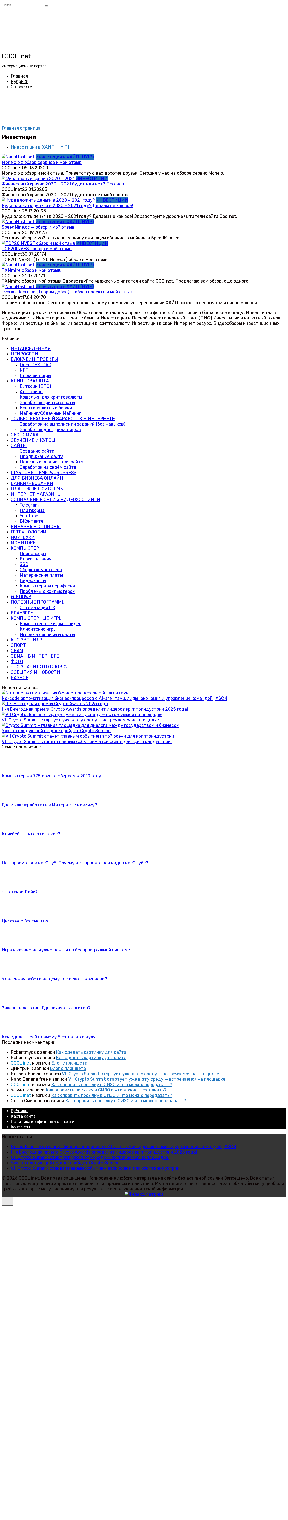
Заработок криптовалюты (47, 402)
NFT (24, 370)
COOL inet (16, 56)
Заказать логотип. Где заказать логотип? (46, 1008)
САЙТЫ (19, 445)
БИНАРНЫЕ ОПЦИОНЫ (36, 526)
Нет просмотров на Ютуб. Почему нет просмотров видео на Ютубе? (75, 863)
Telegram (29, 505)
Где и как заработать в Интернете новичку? (49, 805)
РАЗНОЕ (19, 677)
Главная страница (21, 128)
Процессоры (33, 553)
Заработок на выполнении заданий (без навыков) (72, 424)
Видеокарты (33, 580)
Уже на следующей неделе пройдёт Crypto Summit (56, 730)
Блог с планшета (69, 1063)
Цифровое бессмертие (26, 921)
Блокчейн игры (35, 375)
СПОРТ (18, 645)
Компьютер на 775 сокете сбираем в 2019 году (51, 776)
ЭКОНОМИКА (24, 434)
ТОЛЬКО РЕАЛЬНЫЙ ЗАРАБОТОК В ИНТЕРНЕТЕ (63, 418)
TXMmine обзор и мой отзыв (31, 270)
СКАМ (17, 650)
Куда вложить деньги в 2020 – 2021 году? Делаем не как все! (67, 205)
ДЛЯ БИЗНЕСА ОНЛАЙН (37, 478)
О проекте (21, 86)
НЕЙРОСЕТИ (24, 354)
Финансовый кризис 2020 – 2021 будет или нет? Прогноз (63, 184)
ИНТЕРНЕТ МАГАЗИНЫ (36, 494)
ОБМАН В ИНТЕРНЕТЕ (35, 656)
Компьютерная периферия (47, 586)
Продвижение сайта (41, 456)
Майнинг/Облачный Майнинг (50, 413)
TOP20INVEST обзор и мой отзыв (37, 248)
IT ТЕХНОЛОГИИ (28, 532)
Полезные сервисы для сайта (51, 461)
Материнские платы (41, 575)
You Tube (29, 515)
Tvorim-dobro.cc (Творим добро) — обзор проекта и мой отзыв (67, 292)
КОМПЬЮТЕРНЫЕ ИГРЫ (37, 618)
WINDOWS (21, 596)
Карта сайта (23, 1116)
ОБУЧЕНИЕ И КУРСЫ (33, 440)
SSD (24, 564)
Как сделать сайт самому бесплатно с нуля (48, 1037)
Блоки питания (35, 559)
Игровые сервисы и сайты (47, 634)
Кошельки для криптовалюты (51, 397)
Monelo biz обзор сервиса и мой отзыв (42, 162)
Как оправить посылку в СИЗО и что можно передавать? (111, 1084)
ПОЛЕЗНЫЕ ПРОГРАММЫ (38, 602)
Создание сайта (37, 451)
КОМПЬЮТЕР (25, 548)
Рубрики (19, 81)
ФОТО (17, 661)
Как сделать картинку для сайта (91, 1052)
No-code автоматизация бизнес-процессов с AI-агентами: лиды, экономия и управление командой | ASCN (114, 698)
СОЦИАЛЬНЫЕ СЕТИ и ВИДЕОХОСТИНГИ (55, 499)
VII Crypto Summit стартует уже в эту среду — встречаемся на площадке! (81, 720)
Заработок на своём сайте (48, 467)
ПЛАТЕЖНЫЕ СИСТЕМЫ (37, 488)
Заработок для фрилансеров (50, 429)
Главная (19, 76)
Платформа (32, 510)
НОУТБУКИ (23, 537)
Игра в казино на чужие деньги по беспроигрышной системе (66, 950)
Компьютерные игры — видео (50, 623)
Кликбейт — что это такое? (31, 834)
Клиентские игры (38, 629)
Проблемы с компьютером (47, 591)
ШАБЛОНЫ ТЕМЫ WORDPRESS (43, 472)
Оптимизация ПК (37, 607)
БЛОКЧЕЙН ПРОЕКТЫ (34, 359)
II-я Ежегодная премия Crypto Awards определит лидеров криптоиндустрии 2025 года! (95, 709)
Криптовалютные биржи (46, 408)
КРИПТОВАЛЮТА (30, 381)
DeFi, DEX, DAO (35, 364)
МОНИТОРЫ (24, 542)
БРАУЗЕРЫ (22, 613)
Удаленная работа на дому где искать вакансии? (54, 979)
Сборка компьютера (41, 569)
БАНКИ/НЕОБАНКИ (32, 483)
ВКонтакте (31, 521)
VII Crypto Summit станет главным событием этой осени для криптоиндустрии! (87, 741)
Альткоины (31, 391)
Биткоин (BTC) (35, 386)
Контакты (20, 1127)
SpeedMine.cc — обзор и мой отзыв (38, 227)
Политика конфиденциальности (42, 1121)
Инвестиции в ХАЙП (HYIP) (40, 147)
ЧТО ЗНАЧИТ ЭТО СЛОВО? (39, 667)
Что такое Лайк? (20, 892)
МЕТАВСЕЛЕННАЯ (31, 348)
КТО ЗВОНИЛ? (26, 640)
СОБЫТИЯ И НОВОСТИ (35, 672)
